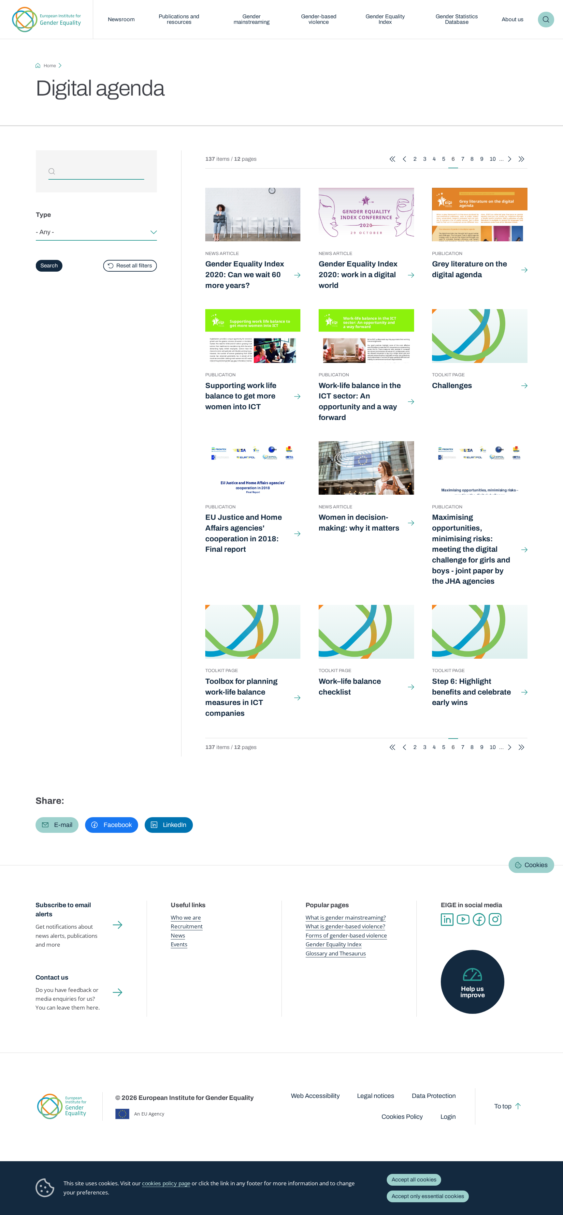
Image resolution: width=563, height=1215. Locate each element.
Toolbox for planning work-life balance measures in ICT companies (241, 697)
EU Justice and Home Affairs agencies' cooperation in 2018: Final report (243, 533)
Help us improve (472, 992)
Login (448, 1116)
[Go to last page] (521, 159)
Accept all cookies (414, 1180)
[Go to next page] (510, 159)
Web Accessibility (315, 1095)
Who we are (186, 917)
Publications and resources (179, 19)
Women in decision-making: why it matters (359, 522)
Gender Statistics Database (457, 19)
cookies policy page (166, 1183)
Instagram (495, 919)
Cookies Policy (402, 1116)
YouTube (463, 919)
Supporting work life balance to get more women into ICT (240, 396)
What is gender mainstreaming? (346, 917)
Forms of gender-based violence (346, 935)
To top (503, 1106)
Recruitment (187, 926)
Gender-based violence (319, 19)
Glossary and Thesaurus (336, 953)
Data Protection (434, 1095)
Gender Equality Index (385, 19)
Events (179, 944)
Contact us (52, 977)
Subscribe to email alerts (63, 910)
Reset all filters (134, 265)
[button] (57, 825)
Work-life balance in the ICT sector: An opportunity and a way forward (360, 402)
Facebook (479, 919)
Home (50, 65)
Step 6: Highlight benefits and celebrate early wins (471, 692)
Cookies (536, 865)
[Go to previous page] (404, 159)
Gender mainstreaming (251, 19)
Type (43, 215)
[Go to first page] (392, 159)
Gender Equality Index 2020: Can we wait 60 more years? (244, 274)
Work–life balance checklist (350, 686)
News (178, 935)
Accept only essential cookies (428, 1196)
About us (513, 19)
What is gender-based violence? (345, 926)
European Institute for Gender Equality (46, 19)
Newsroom (121, 19)
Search (546, 20)
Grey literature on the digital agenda (469, 269)
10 (494, 160)
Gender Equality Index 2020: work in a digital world (358, 274)
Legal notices (375, 1095)
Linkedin (447, 919)
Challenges (452, 386)
